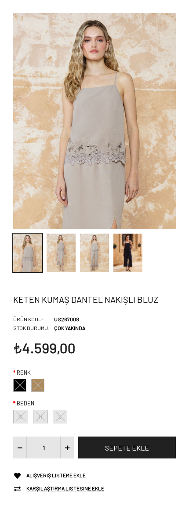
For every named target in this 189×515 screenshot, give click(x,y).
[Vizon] (37, 385)
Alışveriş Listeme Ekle (56, 475)
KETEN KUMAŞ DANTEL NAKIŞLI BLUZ (85, 299)
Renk (24, 372)
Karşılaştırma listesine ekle (65, 488)
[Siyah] (19, 385)
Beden (25, 403)
